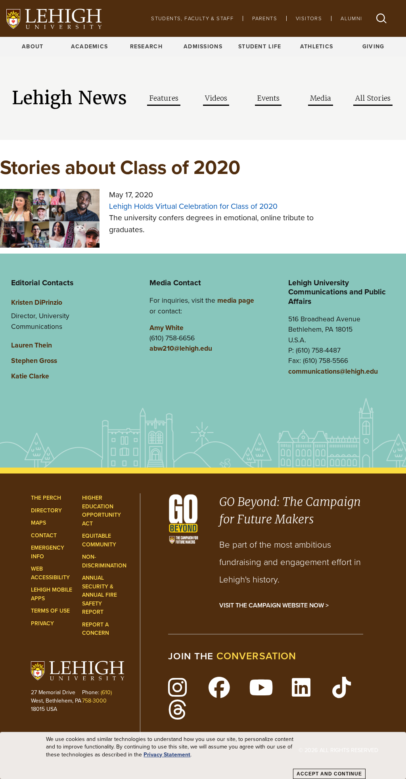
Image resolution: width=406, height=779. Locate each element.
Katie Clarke (30, 376)
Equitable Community (99, 540)
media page (235, 300)
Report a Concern (95, 629)
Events (268, 98)
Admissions (203, 46)
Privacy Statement (167, 755)
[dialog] (203, 755)
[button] (381, 18)
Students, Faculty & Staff (192, 18)
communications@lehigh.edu (333, 371)
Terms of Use (50, 611)
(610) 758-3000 (97, 696)
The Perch (46, 498)
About (32, 46)
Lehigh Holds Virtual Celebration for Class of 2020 (193, 206)
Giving (373, 46)
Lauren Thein (31, 345)
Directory (46, 510)
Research (146, 46)
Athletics (316, 46)
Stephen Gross (34, 360)
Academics (89, 46)
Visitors (309, 18)
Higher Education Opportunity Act (101, 511)
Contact (44, 535)
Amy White (166, 328)
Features (163, 98)
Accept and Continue (329, 774)
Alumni (351, 18)
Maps (38, 523)
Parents (264, 18)
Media (320, 98)
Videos (216, 98)
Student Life (259, 46)
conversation (256, 656)
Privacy (42, 623)
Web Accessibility (50, 573)
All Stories (373, 98)
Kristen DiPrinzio (36, 302)
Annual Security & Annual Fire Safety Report (99, 595)
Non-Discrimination (104, 561)
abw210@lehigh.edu (180, 348)
